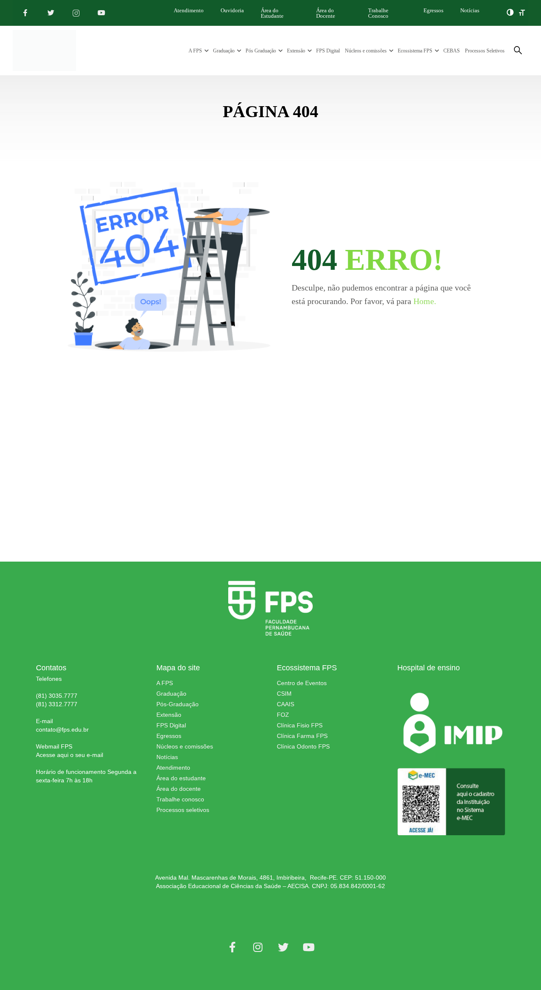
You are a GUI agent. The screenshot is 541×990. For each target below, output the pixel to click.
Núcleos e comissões (366, 51)
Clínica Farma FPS (302, 735)
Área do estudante (181, 778)
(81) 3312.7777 (56, 704)
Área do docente (178, 788)
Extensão (296, 51)
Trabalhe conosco (180, 799)
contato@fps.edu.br (62, 729)
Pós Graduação (261, 51)
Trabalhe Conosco (378, 13)
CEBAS (451, 51)
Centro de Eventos (302, 683)
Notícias (469, 10)
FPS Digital (328, 51)
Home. (424, 301)
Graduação (224, 51)
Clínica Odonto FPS (303, 746)
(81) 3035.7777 (56, 695)
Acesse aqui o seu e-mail (69, 754)
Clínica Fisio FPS (299, 725)
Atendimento (189, 10)
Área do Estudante (272, 13)
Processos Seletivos (485, 51)
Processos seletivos (182, 809)
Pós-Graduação (177, 704)
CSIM (284, 693)
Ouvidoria (232, 10)
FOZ (283, 714)
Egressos (433, 10)
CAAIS (285, 704)
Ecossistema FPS (415, 51)
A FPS (195, 51)
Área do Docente (325, 13)
